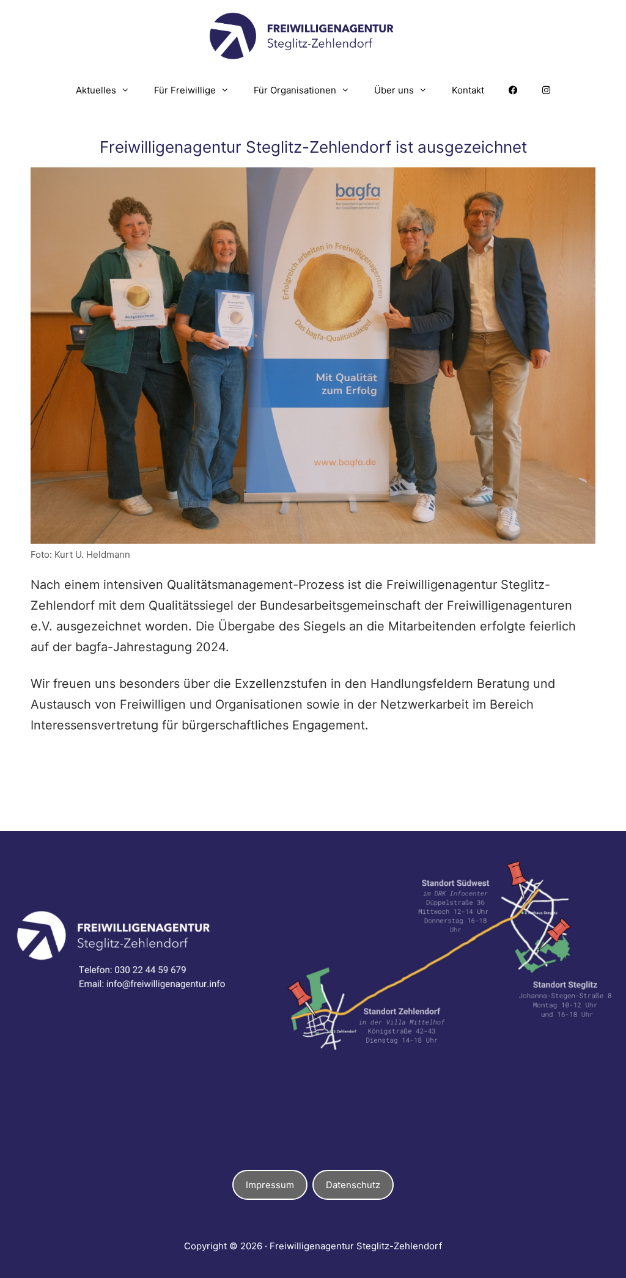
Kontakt (468, 90)
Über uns (394, 90)
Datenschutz (353, 1185)
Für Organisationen (295, 90)
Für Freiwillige (185, 90)
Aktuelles (96, 90)
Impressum (270, 1185)
